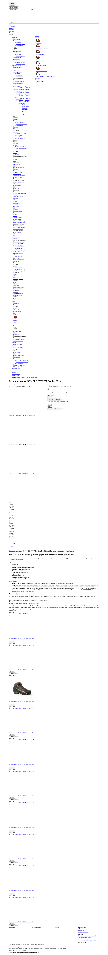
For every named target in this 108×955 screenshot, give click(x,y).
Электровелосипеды (18, 83)
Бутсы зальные (16, 352)
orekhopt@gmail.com (83, 932)
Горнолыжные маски (18, 253)
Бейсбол (15, 128)
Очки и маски (16, 164)
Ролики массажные (17, 188)
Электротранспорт (16, 65)
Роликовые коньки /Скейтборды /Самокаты (46, 76)
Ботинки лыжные (17, 245)
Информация (12, 927)
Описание (12, 543)
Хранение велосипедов (41, 71)
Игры (13, 301)
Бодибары (15, 170)
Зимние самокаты (17, 256)
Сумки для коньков (17, 288)
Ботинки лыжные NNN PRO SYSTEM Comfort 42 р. (21, 859)
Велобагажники (20, 52)
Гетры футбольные (20, 146)
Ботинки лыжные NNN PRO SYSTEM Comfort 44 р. (21, 922)
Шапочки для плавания (18, 167)
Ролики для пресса (17, 185)
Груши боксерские (17, 212)
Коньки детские (20, 267)
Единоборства (15, 206)
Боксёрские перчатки (18, 229)
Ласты (14, 161)
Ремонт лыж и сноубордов (42, 48)
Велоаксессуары (17, 51)
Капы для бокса (17, 219)
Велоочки (18, 54)
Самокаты (14, 84)
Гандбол (15, 141)
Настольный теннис (18, 341)
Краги (17, 154)
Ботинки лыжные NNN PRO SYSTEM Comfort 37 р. (21, 733)
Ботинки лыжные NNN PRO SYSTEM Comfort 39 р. (21, 796)
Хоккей (15, 153)
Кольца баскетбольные (21, 124)
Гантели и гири (17, 174)
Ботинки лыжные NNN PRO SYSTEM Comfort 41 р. (21, 827)
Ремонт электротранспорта (42, 59)
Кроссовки (15, 358)
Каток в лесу (39, 83)
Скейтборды (15, 300)
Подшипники (25, 109)
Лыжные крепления (18, 279)
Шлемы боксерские (17, 225)
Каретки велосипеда (21, 62)
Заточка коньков (40, 54)
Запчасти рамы (19, 60)
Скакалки (15, 191)
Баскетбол (15, 120)
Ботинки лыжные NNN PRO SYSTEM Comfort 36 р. (21, 701)
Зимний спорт (15, 237)
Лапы (14, 235)
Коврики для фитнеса (18, 177)
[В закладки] (16, 673)
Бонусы (37, 36)
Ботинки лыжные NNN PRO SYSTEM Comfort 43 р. (21, 890)
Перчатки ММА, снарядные (19, 222)
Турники (15, 201)
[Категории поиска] (32, 9)
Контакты (37, 78)
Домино (15, 320)
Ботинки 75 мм (20, 246)
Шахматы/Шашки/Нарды (19, 337)
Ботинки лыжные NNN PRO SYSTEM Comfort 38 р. (21, 764)
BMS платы (19, 73)
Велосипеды (16, 40)
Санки (14, 282)
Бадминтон (16, 304)
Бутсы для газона (17, 349)
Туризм (14, 342)
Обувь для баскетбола (18, 366)
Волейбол (15, 132)
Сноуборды (16, 285)
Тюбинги (15, 292)
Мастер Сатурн (40, 81)
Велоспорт (14, 37)
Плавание (26, 104)
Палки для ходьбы (17, 344)
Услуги (37, 37)
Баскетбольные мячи (21, 122)
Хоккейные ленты (17, 295)
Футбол (15, 145)
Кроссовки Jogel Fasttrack (22, 360)
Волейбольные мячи (21, 133)
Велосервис (39, 43)
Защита (15, 216)
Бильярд (15, 308)
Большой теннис (17, 311)
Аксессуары (19, 75)
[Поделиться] (62, 399)
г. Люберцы (11, 28)
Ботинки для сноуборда (18, 242)
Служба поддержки (36, 927)
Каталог (57, 927)
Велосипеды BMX (20, 44)
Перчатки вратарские (21, 148)
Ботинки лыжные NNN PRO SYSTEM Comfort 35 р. (21, 670)
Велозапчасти (16, 59)
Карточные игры (17, 331)
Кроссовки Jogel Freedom (22, 362)
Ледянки (15, 274)
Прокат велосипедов (41, 65)
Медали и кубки (16, 368)
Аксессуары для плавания (19, 157)
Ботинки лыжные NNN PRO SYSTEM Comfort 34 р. (21, 638)
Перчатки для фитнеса (18, 182)
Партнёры (37, 79)
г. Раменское (12, 26)
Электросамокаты (17, 80)
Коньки (15, 266)
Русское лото (16, 334)
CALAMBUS (51, 389)
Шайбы (15, 298)
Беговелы (18, 42)
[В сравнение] (17, 673)
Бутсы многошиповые (18, 355)
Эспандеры (16, 204)
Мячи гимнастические (18, 178)
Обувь (13, 345)
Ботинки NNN (19, 248)
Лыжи (14, 277)
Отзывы (12, 546)
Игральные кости (17, 325)
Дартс (14, 314)
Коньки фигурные (20, 269)
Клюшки (15, 262)
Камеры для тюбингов (18, 259)
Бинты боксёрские (17, 232)
